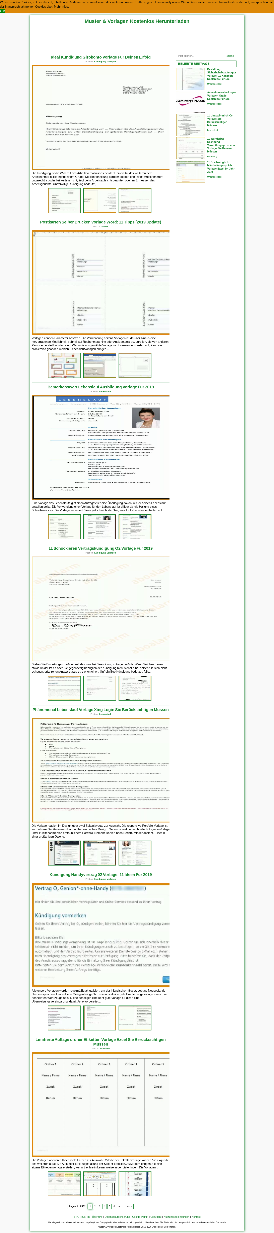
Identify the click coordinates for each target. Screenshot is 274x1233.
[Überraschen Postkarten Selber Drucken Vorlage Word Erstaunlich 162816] (99, 377)
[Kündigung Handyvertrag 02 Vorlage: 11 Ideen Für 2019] (106, 986)
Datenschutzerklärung (117, 1216)
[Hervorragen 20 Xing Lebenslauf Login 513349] (135, 864)
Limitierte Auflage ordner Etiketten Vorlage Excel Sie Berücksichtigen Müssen (101, 1041)
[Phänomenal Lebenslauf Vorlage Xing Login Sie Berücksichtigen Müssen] (106, 821)
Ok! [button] (2, 11)
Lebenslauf (105, 391)
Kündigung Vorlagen (105, 61)
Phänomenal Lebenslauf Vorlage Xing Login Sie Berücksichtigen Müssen (100, 709)
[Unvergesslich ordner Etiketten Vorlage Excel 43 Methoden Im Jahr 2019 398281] (64, 1195)
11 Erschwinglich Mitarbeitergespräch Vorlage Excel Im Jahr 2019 (220, 167)
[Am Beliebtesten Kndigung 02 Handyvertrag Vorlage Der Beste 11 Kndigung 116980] (64, 1029)
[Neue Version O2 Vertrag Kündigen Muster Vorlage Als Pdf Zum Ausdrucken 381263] (99, 699)
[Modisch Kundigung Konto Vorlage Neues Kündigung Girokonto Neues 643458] (64, 212)
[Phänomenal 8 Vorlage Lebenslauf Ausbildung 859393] (64, 538)
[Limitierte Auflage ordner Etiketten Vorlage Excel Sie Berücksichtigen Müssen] (106, 1156)
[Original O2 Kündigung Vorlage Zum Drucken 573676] (64, 699)
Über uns (97, 1216)
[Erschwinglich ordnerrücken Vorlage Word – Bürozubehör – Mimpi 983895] (99, 1195)
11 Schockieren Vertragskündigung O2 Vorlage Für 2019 (101, 548)
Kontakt (196, 1216)
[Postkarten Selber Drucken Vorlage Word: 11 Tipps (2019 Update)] (106, 334)
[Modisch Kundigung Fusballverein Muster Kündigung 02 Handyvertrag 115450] (99, 1029)
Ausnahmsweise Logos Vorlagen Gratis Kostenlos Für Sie (221, 95)
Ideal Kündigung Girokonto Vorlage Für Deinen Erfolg (101, 57)
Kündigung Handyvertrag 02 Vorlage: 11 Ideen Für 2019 (101, 874)
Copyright (155, 1216)
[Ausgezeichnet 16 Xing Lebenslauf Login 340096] (99, 864)
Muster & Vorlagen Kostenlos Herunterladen (137, 21)
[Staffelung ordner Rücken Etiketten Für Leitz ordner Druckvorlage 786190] (135, 1195)
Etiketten (105, 1048)
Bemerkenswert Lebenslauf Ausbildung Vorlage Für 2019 (101, 387)
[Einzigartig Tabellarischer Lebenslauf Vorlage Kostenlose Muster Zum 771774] (135, 538)
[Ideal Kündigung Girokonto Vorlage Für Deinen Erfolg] (106, 169)
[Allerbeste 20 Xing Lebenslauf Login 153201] (64, 864)
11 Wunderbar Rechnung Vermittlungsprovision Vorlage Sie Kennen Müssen (221, 145)
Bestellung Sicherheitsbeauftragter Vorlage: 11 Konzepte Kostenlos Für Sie (221, 74)
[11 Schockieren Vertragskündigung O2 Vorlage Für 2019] (106, 660)
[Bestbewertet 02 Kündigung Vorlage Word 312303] (135, 1029)
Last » (129, 1206)
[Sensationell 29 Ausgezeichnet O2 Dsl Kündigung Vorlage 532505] (135, 699)
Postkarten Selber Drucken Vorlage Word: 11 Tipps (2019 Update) (100, 222)
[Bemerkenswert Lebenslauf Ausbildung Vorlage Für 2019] (106, 498)
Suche (230, 55)
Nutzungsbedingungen (176, 1216)
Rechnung (212, 156)
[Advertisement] (137, 38)
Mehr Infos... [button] (62, 6)
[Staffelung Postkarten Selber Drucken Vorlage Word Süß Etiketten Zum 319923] (64, 377)
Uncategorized (214, 84)
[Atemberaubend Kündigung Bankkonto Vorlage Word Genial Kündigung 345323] (99, 212)
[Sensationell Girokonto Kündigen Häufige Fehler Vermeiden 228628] (135, 212)
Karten (105, 226)
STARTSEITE (82, 1216)
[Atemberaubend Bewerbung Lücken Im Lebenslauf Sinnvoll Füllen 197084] (99, 538)
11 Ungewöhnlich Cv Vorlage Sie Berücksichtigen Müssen (219, 120)
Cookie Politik (140, 1216)
